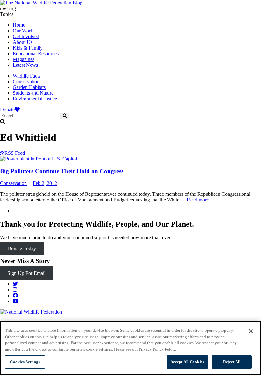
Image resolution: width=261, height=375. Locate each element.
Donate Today (21, 248)
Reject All (232, 361)
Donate (7, 109)
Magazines (23, 59)
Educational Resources (36, 53)
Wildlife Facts (26, 75)
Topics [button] (6, 14)
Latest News (25, 65)
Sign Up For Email (26, 273)
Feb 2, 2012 (45, 183)
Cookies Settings (25, 361)
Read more (198, 199)
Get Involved (26, 36)
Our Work (23, 30)
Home (19, 25)
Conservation (26, 81)
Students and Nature (33, 93)
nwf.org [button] (8, 8)
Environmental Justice (35, 98)
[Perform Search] (64, 115)
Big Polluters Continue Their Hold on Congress (61, 171)
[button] (130, 122)
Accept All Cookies (187, 361)
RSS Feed (14, 153)
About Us (22, 42)
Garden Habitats (29, 87)
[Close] (251, 331)
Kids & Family (28, 48)
